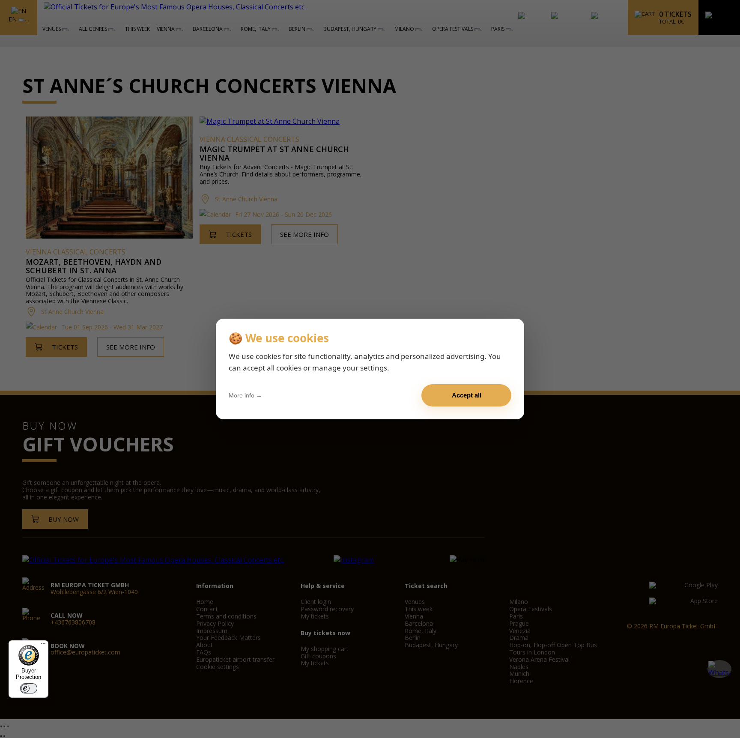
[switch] (28, 688)
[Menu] (43, 645)
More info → (245, 395)
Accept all (466, 395)
